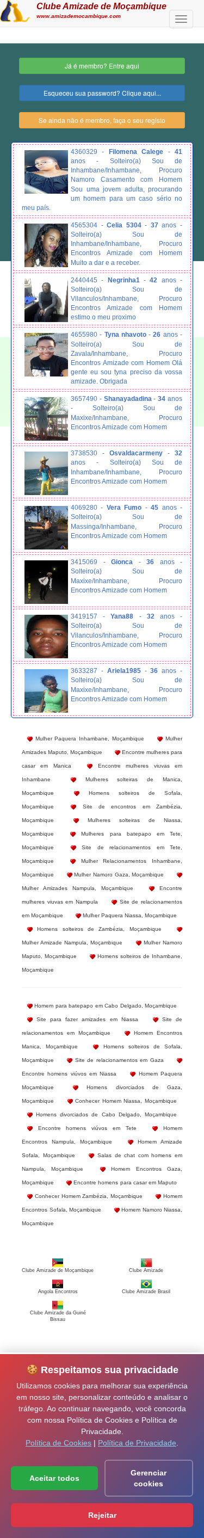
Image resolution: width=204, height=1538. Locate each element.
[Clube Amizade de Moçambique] (15, 9)
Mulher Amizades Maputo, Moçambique (102, 745)
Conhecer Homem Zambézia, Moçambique (88, 1196)
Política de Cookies (58, 1442)
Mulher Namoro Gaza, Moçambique (118, 875)
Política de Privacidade (137, 1442)
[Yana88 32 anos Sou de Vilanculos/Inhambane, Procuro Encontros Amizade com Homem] (46, 636)
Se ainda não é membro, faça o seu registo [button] (102, 120)
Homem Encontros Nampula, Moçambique (102, 1135)
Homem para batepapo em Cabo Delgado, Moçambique (105, 1006)
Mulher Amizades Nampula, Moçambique (77, 888)
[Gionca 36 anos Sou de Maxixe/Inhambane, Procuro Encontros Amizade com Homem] (46, 582)
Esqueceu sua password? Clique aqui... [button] (102, 92)
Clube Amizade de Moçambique (101, 6)
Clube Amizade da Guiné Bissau (58, 1316)
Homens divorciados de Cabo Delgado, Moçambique (105, 1114)
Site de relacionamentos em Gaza (117, 1060)
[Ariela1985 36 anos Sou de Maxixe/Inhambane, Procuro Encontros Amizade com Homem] (46, 691)
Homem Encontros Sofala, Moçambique (102, 1203)
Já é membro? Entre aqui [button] (102, 65)
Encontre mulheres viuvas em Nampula (102, 895)
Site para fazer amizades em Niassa (85, 1019)
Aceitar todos (54, 1478)
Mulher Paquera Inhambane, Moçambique (88, 739)
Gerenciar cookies (148, 1478)
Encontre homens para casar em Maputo (124, 1182)
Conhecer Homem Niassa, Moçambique (125, 1101)
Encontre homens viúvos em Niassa (69, 1074)
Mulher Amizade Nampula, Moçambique (72, 943)
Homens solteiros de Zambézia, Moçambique (97, 929)
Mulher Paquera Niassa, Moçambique (129, 915)
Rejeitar (102, 1515)
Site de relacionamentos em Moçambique (102, 1026)
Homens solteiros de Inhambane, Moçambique (102, 963)
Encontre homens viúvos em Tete (85, 1128)
